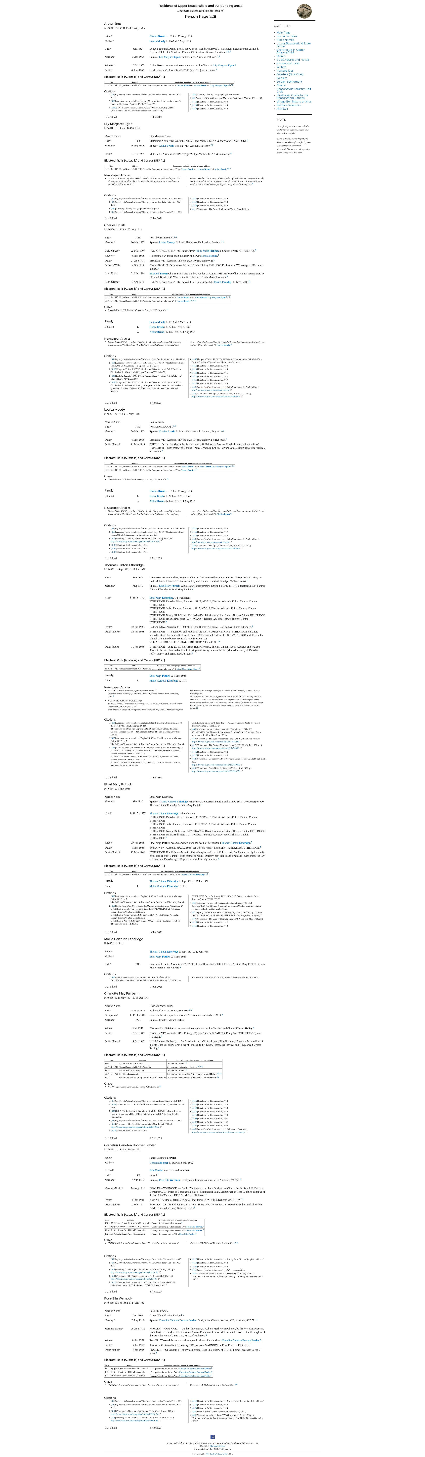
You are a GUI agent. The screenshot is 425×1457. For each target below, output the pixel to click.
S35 (113, 375)
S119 (194, 1114)
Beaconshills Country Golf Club (294, 90)
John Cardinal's (211, 1454)
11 (193, 300)
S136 (194, 1122)
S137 (194, 1125)
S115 (194, 108)
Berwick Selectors (288, 105)
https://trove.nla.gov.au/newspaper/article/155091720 (135, 541)
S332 (114, 107)
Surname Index (287, 36)
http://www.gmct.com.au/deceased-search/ (210, 389)
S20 (194, 1273)
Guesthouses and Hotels (293, 59)
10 (191, 300)
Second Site (222, 1454)
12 (196, 300)
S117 (194, 379)
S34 (113, 1110)
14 (231, 344)
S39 (194, 386)
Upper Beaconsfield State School (294, 45)
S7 (193, 912)
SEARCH (282, 108)
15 (160, 1086)
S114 (194, 105)
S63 (113, 747)
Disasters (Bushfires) (290, 74)
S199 (114, 1104)
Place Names (285, 39)
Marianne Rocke (217, 1445)
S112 (194, 751)
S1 (113, 198)
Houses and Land (288, 63)
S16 (194, 393)
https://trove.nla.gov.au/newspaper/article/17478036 (215, 748)
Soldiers (282, 78)
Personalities (285, 70)
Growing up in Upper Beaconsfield (291, 51)
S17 (194, 738)
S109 (114, 1130)
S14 (194, 758)
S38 (194, 1128)
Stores (281, 56)
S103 (114, 1282)
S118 (194, 383)
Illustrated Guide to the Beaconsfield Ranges (292, 96)
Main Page (284, 32)
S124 (194, 1266)
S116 (194, 376)
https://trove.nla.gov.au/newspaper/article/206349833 (135, 1126)
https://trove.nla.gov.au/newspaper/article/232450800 (216, 764)
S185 (114, 369)
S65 (113, 100)
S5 (193, 98)
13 (168, 310)
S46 (194, 1269)
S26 (113, 977)
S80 (194, 94)
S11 (194, 208)
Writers (281, 67)
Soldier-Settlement (289, 81)
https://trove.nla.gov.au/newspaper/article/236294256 (216, 771)
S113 (194, 101)
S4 (113, 359)
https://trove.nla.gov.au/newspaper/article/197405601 (216, 396)
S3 (113, 94)
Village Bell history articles (294, 101)
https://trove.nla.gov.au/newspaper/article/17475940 (215, 741)
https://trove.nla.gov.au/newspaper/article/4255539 (134, 1278)
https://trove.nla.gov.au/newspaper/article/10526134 (134, 1272)
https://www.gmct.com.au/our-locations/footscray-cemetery (218, 1131)
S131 (194, 1118)
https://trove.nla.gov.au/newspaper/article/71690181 (134, 1420)
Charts (281, 85)
